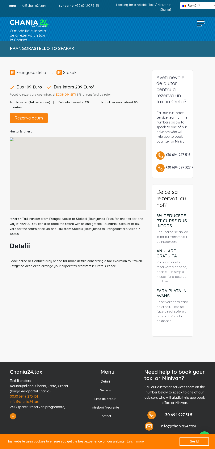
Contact (105, 416)
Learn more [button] (135, 441)
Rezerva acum (28, 118)
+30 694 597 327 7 (179, 167)
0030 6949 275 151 (24, 396)
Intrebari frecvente (105, 407)
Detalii (105, 381)
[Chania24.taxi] (29, 23)
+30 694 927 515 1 (179, 155)
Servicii (105, 390)
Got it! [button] (194, 441)
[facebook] (13, 416)
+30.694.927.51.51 (87, 6)
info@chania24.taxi (24, 402)
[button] (200, 23)
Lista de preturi (105, 399)
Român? (193, 6)
